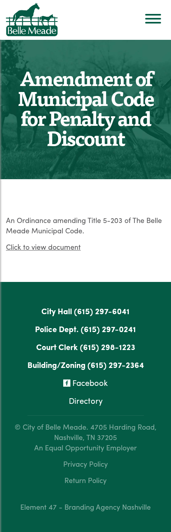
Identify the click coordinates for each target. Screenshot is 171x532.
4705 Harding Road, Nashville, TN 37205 (105, 432)
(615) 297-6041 (102, 311)
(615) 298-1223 (107, 346)
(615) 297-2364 (115, 364)
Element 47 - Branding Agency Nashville (85, 507)
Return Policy (85, 480)
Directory (86, 400)
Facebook (89, 382)
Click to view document (43, 247)
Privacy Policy (85, 464)
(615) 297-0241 (108, 328)
